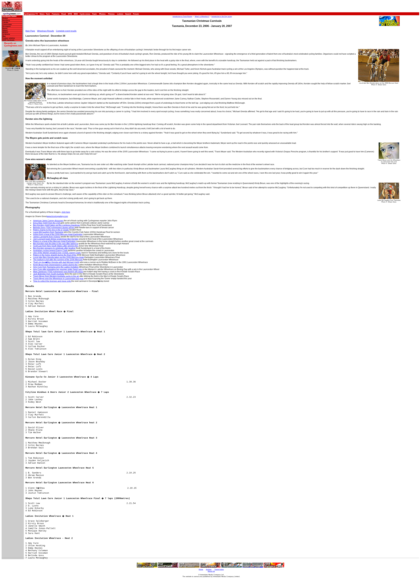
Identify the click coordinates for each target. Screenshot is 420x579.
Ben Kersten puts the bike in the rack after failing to (55, 243)
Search (128, 14)
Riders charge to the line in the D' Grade (51, 230)
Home (201, 569)
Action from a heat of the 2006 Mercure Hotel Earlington (58, 234)
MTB (70, 14)
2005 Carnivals (8, 40)
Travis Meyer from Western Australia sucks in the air (56, 276)
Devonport (6, 26)
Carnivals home (9, 16)
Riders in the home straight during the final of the (55, 255)
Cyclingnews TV (31, 14)
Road (63, 14)
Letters (120, 14)
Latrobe (5, 22)
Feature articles (8, 38)
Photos (102, 14)
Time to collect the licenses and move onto (52, 281)
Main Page (30, 31)
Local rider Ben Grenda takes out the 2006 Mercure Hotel (58, 257)
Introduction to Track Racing (182, 16)
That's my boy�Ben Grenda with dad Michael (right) (56, 262)
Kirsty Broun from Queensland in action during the (55, 265)
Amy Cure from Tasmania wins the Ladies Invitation (56, 267)
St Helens (6, 34)
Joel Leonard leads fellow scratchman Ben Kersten (55, 239)
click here (66, 212)
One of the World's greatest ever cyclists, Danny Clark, (57, 253)
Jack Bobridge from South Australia (48, 274)
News (42, 14)
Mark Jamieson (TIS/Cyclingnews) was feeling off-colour (58, 271)
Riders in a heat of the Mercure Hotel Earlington (54, 241)
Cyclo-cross (85, 14)
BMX (76, 14)
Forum (136, 14)
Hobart (5, 30)
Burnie (5, 28)
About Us (211, 571)
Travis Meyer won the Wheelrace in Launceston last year (58, 278)
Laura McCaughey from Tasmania (48, 232)
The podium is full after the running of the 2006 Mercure (58, 260)
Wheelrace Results (45, 31)
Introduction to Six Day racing (221, 16)
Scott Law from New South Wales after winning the (55, 246)
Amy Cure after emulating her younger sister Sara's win (58, 269)
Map (4, 36)
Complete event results (66, 31)
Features (55, 14)
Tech (48, 14)
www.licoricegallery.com (57, 216)
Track (94, 14)
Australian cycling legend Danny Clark (50, 250)
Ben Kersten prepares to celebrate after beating (54, 248)
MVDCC (5, 32)
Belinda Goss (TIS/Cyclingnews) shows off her (54, 227)
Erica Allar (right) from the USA (47, 223)
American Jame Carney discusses (48, 221)
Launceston (7, 24)
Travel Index (219, 569)
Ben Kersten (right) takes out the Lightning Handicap (56, 225)
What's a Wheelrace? (202, 16)
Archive (208, 569)
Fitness (111, 14)
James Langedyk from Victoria (46, 237)
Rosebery (6, 20)
